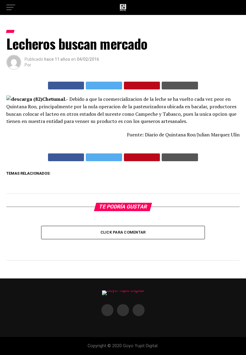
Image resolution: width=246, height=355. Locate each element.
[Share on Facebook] (66, 85)
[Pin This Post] (142, 85)
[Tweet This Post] (104, 85)
